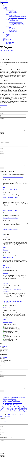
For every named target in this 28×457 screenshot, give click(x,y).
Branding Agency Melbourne (10, 400)
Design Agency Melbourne (9, 399)
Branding (8, 34)
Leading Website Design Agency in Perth (2, 409)
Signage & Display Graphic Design (17, 18)
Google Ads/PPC (13, 30)
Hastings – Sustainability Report (10, 218)
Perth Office (9, 43)
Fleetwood (5, 237)
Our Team (5, 7)
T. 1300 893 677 (4, 346)
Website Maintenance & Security (10, 404)
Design (7, 14)
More (4, 187)
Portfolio (5, 32)
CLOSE (2, 456)
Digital (7, 26)
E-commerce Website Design (16, 23)
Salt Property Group (7, 307)
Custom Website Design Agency (16, 24)
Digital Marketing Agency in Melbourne (12, 403)
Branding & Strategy (11, 10)
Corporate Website (13, 20)
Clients (4, 38)
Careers (18, 414)
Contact (5, 40)
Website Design (9, 19)
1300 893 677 (3, 0)
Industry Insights (7, 39)
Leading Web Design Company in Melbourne (14, 397)
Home (4, 6)
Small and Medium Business (15, 22)
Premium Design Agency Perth (8, 409)
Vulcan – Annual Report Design (10, 197)
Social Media (12, 28)
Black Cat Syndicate (8, 257)
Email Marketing (13, 31)
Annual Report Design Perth (16, 409)
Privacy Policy (11, 414)
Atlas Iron (5, 273)
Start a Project (3, 105)
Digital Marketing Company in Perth (20, 409)
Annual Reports (12, 15)
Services (5, 8)
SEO (10, 27)
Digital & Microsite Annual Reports (25, 409)
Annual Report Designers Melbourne (11, 401)
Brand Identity (12, 11)
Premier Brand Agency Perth (12, 409)
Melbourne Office (10, 42)
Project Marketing (13, 12)
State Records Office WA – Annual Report (13, 177)
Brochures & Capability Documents (17, 16)
